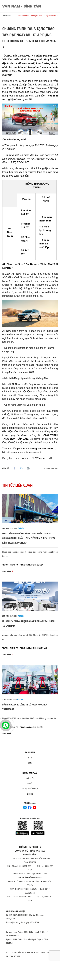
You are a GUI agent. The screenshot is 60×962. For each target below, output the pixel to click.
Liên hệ (30, 794)
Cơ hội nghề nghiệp (30, 789)
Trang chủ (7, 16)
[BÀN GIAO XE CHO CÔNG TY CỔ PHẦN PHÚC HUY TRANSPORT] (30, 679)
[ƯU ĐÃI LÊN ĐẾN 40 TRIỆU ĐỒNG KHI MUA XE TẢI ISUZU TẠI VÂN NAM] (30, 596)
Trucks (21, 528)
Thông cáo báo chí (28, 565)
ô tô (30, 758)
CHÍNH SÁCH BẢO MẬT (15, 911)
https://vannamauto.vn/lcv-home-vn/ (21, 452)
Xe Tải (30, 763)
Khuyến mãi (42, 648)
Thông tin (14, 565)
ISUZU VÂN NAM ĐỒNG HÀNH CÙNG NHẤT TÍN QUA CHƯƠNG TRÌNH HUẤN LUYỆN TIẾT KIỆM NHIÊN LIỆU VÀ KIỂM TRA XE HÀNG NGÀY (28, 538)
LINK (49, 458)
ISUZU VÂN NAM (30, 773)
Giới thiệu (30, 778)
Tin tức (5, 565)
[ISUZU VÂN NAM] (25, 6)
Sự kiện (40, 565)
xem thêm (6, 571)
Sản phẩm (30, 752)
